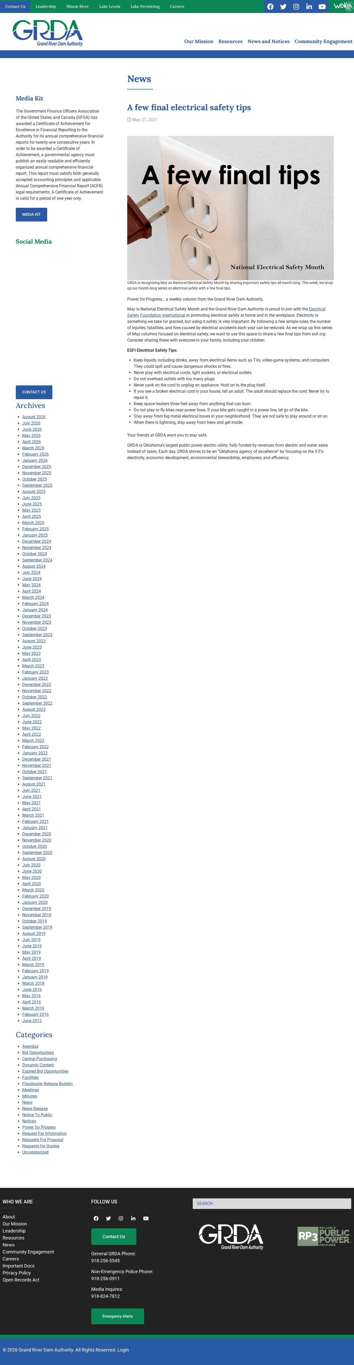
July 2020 (31, 865)
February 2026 (35, 454)
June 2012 (32, 1020)
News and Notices (268, 41)
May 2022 (31, 728)
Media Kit (31, 214)
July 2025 (31, 497)
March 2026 (33, 448)
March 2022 (33, 740)
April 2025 (31, 516)
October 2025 (34, 479)
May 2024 (31, 585)
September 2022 (37, 703)
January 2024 (35, 609)
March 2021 (33, 815)
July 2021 (31, 790)
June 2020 (32, 871)
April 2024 (31, 591)
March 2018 (33, 983)
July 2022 (31, 715)
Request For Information (44, 1133)
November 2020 (36, 840)
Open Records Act (21, 1280)
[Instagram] (296, 6)
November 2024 (36, 547)
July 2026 (31, 423)
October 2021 (34, 771)
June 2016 (32, 989)
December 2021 (36, 759)
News (27, 1102)
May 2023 (31, 653)
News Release (35, 1108)
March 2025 (33, 522)
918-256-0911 (105, 1278)
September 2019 (37, 927)
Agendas (30, 1046)
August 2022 (34, 709)
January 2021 (35, 827)
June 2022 (32, 721)
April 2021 (31, 809)
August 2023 (34, 641)
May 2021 (31, 802)
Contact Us (15, 6)
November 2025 (36, 472)
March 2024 (33, 597)
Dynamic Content (38, 1065)
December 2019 (36, 908)
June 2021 (32, 796)
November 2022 (36, 690)
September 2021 (37, 777)
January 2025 (35, 535)
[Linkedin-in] (309, 6)
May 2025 (31, 510)
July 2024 (31, 572)
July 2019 (31, 939)
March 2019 (33, 964)
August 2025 (34, 491)
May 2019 (31, 952)
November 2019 (36, 914)
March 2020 (33, 890)
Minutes (29, 1096)
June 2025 (32, 504)
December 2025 (36, 466)
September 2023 (37, 634)
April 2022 (31, 734)
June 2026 (32, 429)
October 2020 (34, 846)
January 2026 (35, 460)
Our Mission (198, 41)
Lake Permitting (145, 6)
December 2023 (36, 616)
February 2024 (35, 603)
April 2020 (31, 883)
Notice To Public (37, 1114)
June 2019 (32, 946)
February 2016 (35, 1014)
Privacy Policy (17, 1273)
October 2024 (34, 553)
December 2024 (36, 541)
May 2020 (31, 877)
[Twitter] (283, 6)
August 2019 (34, 933)
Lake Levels (109, 6)
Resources (230, 41)
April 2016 (31, 1002)
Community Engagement (324, 41)
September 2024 (37, 560)
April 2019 (31, 958)
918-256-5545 (105, 1260)
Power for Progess (39, 1127)
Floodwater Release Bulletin (47, 1083)
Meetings (30, 1089)
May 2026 (31, 435)
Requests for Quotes (40, 1146)
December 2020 (36, 834)
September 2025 (37, 485)
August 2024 (34, 566)
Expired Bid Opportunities (45, 1071)
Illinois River (77, 6)
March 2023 (33, 665)
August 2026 (34, 416)
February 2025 (35, 528)
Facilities (30, 1077)
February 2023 (35, 672)
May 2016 (31, 995)
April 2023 (31, 659)
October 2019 (34, 921)
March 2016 (33, 1008)
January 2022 (35, 753)
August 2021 (34, 784)
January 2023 (35, 678)
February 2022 (35, 746)
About (9, 1217)
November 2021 (36, 765)
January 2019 (35, 977)
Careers (177, 6)
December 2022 (36, 684)
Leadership (46, 6)
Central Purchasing (39, 1058)
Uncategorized (35, 1152)
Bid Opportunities (38, 1052)
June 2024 (32, 578)
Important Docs (18, 1266)
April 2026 (31, 441)
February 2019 (35, 970)
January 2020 (35, 902)
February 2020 (35, 896)
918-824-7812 (105, 1296)
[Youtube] (322, 6)
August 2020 (34, 858)
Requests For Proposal (42, 1139)
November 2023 (36, 622)
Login (123, 1350)
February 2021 (35, 821)
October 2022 (34, 697)
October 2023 (34, 628)
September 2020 (37, 852)
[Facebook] (270, 6)
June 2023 (32, 647)
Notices (29, 1121)
